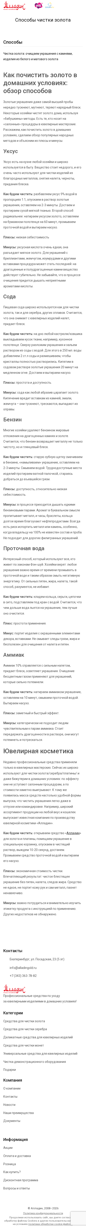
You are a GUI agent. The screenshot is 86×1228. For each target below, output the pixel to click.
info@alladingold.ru (23, 968)
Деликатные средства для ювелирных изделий (38, 1037)
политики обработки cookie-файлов (50, 1224)
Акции (8, 1147)
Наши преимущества (18, 1113)
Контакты (10, 1096)
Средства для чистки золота (24, 1021)
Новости (9, 1105)
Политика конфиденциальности (43, 1213)
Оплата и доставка (17, 1156)
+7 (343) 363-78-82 (23, 976)
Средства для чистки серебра (25, 1029)
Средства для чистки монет (23, 1045)
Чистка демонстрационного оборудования (34, 1062)
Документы (11, 1121)
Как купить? (12, 1172)
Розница (9, 1164)
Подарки (9, 1069)
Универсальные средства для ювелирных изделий (40, 1053)
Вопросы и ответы (16, 1188)
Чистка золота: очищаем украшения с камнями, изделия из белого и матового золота (38, 56)
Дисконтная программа (20, 1180)
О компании (12, 1088)
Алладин (73, 833)
